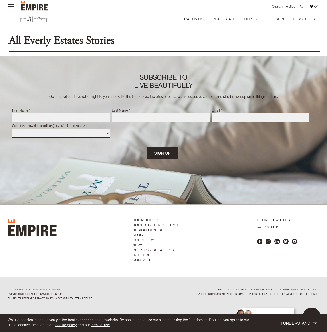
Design (277, 20)
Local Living (192, 20)
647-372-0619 (268, 227)
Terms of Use (83, 299)
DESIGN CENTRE (148, 230)
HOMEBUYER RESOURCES (157, 226)
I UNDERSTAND (295, 324)
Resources (304, 20)
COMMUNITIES (145, 220)
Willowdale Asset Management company (35, 290)
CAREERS (141, 255)
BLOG (137, 235)
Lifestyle (253, 20)
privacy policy (44, 299)
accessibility (64, 299)
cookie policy (66, 325)
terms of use (100, 325)
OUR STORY (143, 240)
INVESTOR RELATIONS (153, 251)
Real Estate (223, 20)
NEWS (137, 245)
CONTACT (141, 260)
